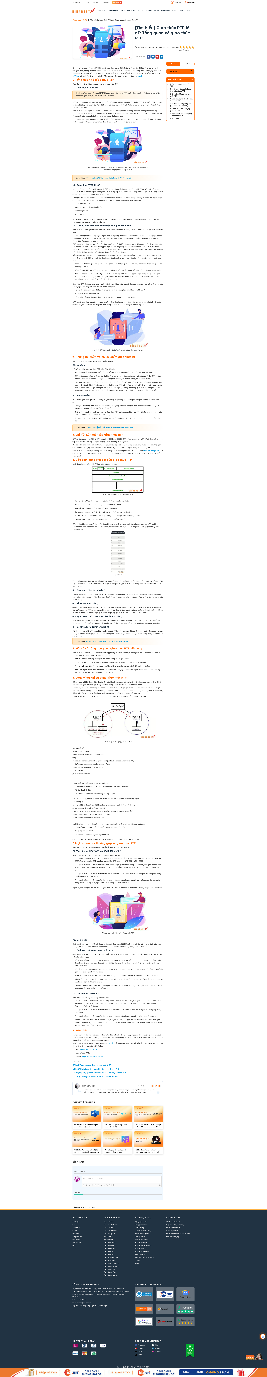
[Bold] (83, 1185)
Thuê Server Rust (110, 1272)
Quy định (75, 1234)
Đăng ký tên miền (141, 1222)
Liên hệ (74, 1225)
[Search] (194, 10)
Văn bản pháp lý (172, 1231)
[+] (112, 1185)
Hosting (112, 10)
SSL (155, 10)
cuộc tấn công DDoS (151, 451)
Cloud (139, 10)
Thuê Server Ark (109, 1269)
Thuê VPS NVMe (109, 1242)
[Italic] (86, 1185)
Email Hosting (139, 1228)
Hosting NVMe (140, 1237)
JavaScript (107, 696)
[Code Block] (104, 1185)
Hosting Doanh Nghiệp (143, 1245)
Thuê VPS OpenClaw (111, 1257)
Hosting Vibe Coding (142, 1251)
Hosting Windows (141, 1242)
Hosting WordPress (141, 1239)
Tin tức (86, 2)
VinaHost (141, 76)
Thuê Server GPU (110, 1228)
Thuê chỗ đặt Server (111, 1225)
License (137, 1260)
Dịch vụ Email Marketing (143, 1231)
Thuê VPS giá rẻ (109, 1234)
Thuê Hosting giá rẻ (142, 1234)
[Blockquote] (101, 1185)
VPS (121, 10)
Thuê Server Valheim (111, 1275)
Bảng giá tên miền (141, 1225)
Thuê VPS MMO (109, 1260)
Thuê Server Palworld (111, 1263)
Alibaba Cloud (177, 10)
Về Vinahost (76, 2)
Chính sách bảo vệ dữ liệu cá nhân (178, 1234)
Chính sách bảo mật (173, 1228)
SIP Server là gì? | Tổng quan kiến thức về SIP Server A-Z (109, 178)
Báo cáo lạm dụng (172, 1237)
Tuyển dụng (76, 1242)
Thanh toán (105, 2)
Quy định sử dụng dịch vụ (175, 1225)
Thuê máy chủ (109, 1222)
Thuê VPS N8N (109, 1254)
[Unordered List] (98, 1185)
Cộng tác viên (77, 1237)
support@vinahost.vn (84, 1303)
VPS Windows (108, 1237)
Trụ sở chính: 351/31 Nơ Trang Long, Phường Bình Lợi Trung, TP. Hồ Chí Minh (98, 1289)
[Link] (107, 1185)
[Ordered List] (95, 1185)
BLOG (85, 20)
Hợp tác (95, 2)
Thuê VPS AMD (109, 1245)
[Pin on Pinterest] (157, 57)
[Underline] (89, 1185)
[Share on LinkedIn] (161, 57)
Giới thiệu (75, 1222)
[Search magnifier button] (192, 71)
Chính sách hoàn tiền (173, 1222)
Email (147, 10)
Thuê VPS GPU (109, 1251)
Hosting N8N (139, 1248)
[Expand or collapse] (192, 79)
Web (189, 10)
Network (164, 10)
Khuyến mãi (117, 2)
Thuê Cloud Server (110, 1231)
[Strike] (92, 1185)
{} (109, 1185)
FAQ (73, 1245)
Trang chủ (76, 20)
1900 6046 (82, 1300)
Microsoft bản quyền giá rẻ (144, 1257)
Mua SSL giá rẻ (140, 1254)
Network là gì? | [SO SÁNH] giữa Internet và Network (107, 641)
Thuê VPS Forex (109, 1248)
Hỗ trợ (74, 1231)
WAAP (137, 1263)
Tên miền (101, 10)
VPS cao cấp (108, 1239)
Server (130, 10)
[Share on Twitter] (153, 57)
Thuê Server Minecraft (111, 1266)
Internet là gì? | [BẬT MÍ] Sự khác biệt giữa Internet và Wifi (109, 427)
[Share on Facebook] (149, 57)
